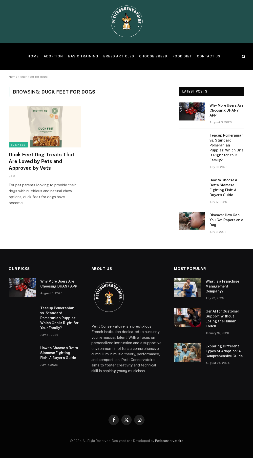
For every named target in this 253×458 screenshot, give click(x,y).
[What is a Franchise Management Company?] (187, 287)
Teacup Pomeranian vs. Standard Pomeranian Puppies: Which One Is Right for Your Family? (227, 147)
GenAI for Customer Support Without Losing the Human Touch (222, 318)
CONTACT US (208, 56)
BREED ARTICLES (118, 56)
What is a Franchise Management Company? (222, 286)
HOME (33, 56)
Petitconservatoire (169, 441)
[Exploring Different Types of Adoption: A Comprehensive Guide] (187, 352)
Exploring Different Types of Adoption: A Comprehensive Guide (224, 351)
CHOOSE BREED (153, 56)
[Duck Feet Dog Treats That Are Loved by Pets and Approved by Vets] (45, 126)
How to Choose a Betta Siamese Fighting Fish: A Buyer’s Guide (223, 187)
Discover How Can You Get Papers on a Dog (226, 220)
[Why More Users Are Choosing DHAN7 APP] (192, 111)
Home (13, 76)
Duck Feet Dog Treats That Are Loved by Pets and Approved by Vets (41, 161)
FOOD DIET (182, 56)
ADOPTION (53, 56)
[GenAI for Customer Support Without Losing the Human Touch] (187, 317)
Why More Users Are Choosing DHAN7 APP (226, 110)
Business (18, 144)
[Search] (243, 56)
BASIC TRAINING (83, 56)
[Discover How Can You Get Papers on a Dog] (192, 221)
